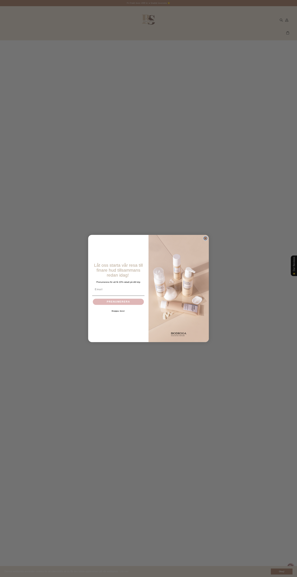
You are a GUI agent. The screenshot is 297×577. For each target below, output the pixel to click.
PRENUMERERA (118, 301)
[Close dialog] (205, 238)
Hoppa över (118, 311)
